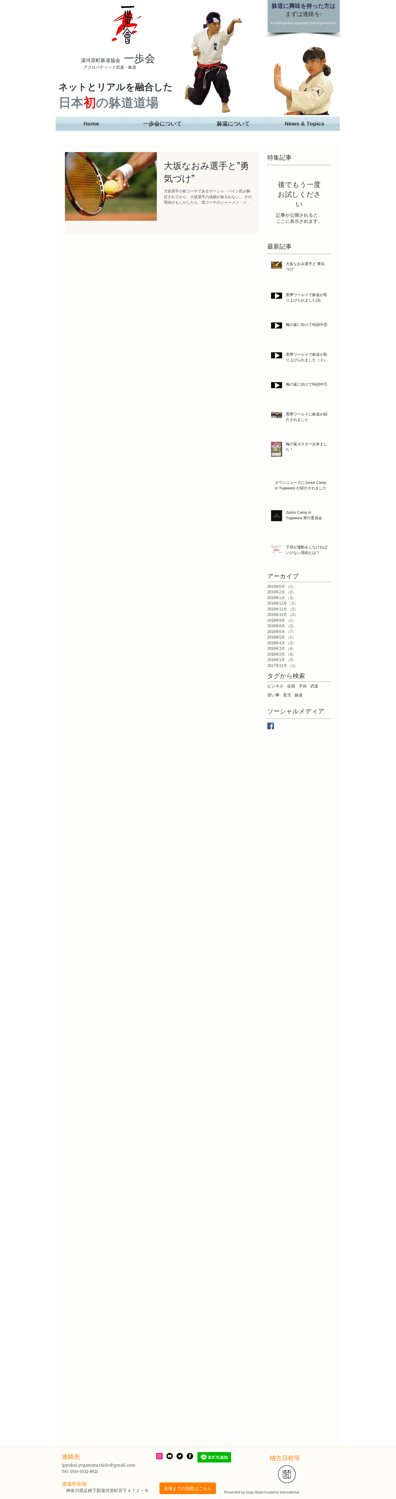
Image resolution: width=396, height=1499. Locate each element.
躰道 (299, 695)
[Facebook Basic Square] (270, 726)
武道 (314, 686)
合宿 (291, 686)
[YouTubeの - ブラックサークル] (169, 1456)
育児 (287, 695)
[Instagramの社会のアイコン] (159, 1456)
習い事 (273, 695)
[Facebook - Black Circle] (190, 1456)
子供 (303, 686)
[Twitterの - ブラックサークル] (180, 1456)
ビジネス (275, 686)
